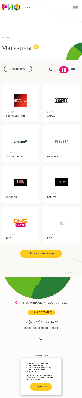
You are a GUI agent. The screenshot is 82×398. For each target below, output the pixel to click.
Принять (41, 386)
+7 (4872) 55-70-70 (41, 322)
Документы (41, 355)
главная (7, 37)
